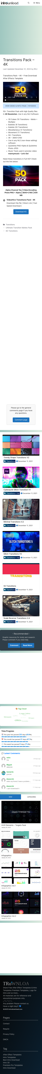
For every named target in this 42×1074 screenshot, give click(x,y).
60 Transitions (12, 231)
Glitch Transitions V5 (13, 554)
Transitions (10, 225)
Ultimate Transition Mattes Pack (19, 228)
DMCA (5, 1039)
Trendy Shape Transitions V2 (16, 457)
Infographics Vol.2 (8, 916)
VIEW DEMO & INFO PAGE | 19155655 (20, 106)
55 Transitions (10, 586)
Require (6, 1029)
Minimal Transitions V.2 (14, 522)
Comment (14, 645)
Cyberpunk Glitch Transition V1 (17, 490)
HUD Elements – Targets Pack (13, 825)
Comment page (21, 420)
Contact (6, 1024)
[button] (28, 3)
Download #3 (21, 212)
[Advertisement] (21, 29)
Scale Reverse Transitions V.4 (17, 618)
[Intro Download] (10, 3)
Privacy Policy (8, 1034)
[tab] (10, 796)
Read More (27, 645)
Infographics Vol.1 (8, 886)
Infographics (6, 855)
